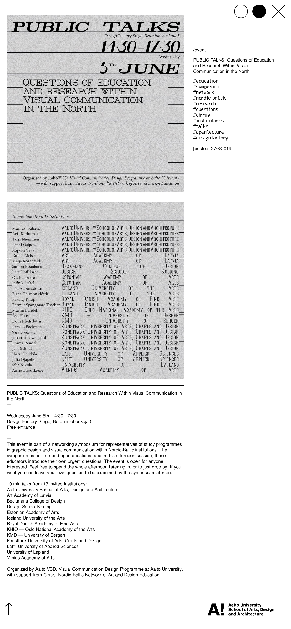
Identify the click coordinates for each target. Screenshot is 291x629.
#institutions (208, 121)
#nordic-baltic (209, 98)
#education (206, 81)
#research (204, 104)
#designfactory (210, 138)
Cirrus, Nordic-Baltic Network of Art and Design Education (101, 575)
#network (203, 93)
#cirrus (201, 115)
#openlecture (208, 132)
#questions (205, 110)
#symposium (206, 87)
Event (200, 50)
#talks (200, 127)
